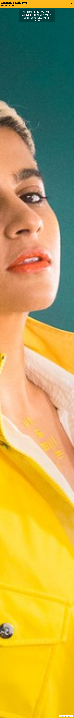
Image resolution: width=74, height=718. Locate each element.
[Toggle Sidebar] (72, 4)
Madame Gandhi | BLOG (8, 5)
